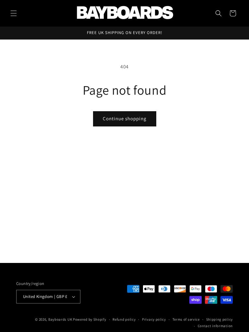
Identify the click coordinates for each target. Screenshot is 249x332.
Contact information (215, 326)
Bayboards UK (60, 319)
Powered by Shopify (89, 319)
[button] (13, 13)
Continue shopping (125, 118)
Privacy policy (154, 319)
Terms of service (186, 319)
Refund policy (124, 319)
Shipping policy (219, 319)
